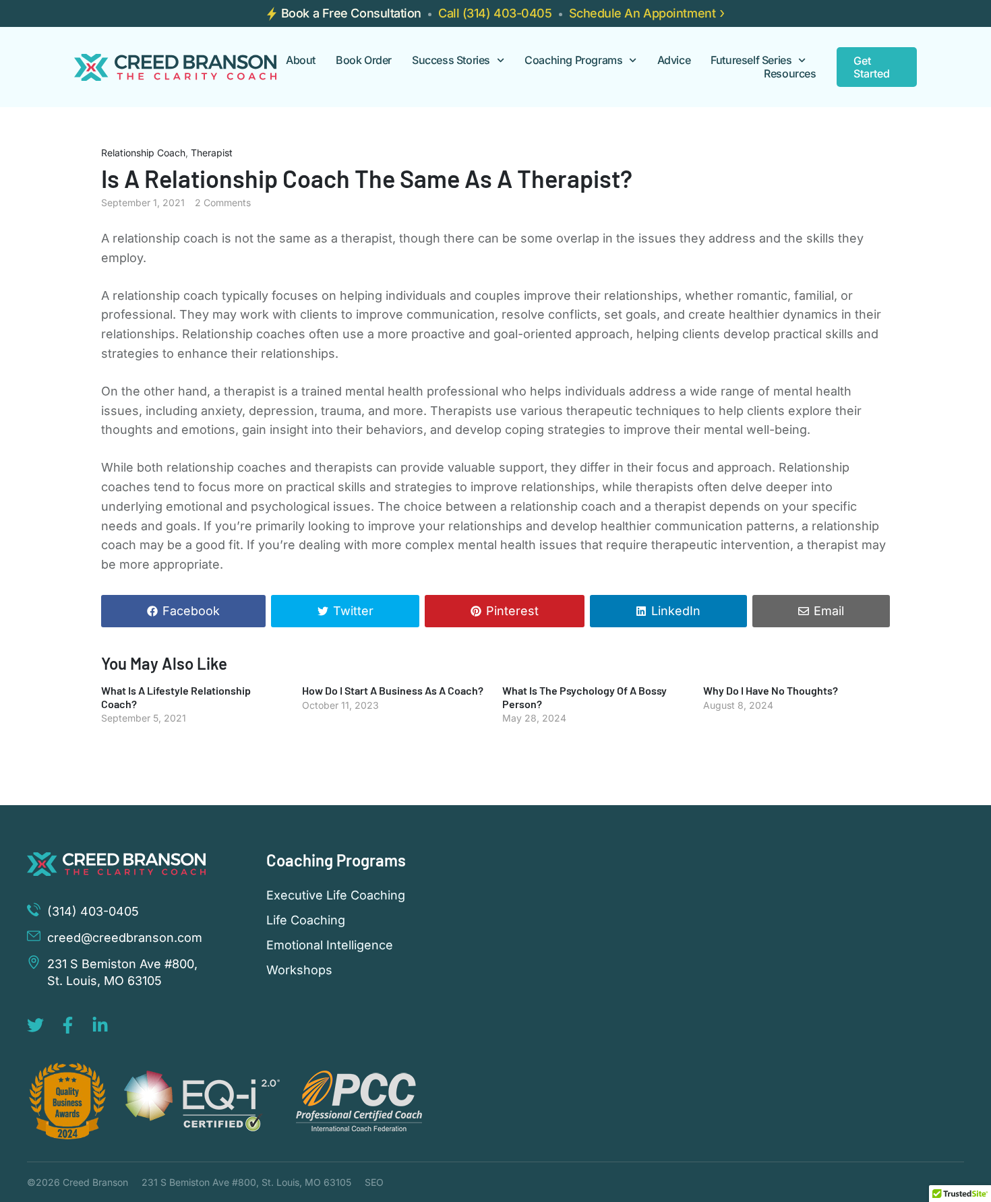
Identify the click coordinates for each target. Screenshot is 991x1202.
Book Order (364, 60)
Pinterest (512, 611)
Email (829, 611)
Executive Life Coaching (335, 895)
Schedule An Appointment (642, 13)
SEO (374, 1182)
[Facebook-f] (67, 1025)
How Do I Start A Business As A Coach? (392, 690)
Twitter (353, 611)
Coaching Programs (573, 60)
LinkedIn (675, 611)
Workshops (299, 970)
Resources (790, 73)
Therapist (212, 152)
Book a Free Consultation (351, 13)
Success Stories (451, 60)
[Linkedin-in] (100, 1025)
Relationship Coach (143, 152)
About (301, 60)
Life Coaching (305, 920)
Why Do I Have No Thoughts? (770, 690)
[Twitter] (35, 1025)
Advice (674, 60)
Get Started (871, 67)
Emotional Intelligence (329, 945)
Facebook (191, 611)
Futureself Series (751, 60)
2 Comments (223, 202)
